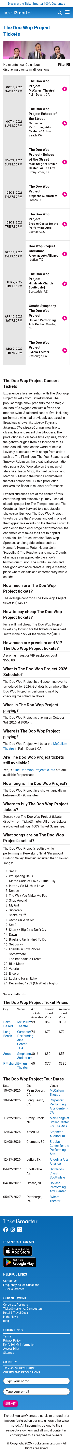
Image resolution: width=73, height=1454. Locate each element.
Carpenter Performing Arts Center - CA (59, 1106)
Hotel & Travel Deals (16, 1312)
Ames (7, 1054)
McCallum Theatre (24, 1024)
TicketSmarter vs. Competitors (23, 1308)
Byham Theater (22, 1065)
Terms (7, 1336)
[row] (36, 89)
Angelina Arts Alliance (59, 1162)
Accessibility (11, 1348)
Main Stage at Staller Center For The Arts (59, 1122)
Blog (6, 1320)
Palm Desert (8, 1024)
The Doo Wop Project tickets (34, 770)
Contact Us (10, 1280)
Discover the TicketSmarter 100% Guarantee (36, 3)
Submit (10, 1403)
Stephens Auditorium (24, 1056)
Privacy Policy (12, 1340)
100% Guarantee (14, 1289)
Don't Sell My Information (19, 1344)
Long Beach (7, 1034)
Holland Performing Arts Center (58, 1187)
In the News (10, 1316)
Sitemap (8, 1352)
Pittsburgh (10, 1063)
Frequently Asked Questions (21, 1285)
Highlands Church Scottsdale (57, 1173)
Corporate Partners (15, 1304)
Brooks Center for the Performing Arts (59, 1148)
